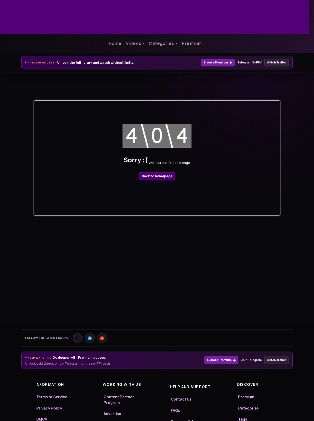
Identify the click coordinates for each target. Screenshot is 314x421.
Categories (161, 43)
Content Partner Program (119, 399)
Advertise (112, 413)
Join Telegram (251, 360)
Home (115, 43)
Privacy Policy (49, 408)
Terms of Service (51, 396)
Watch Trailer (276, 62)
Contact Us (181, 399)
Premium (192, 43)
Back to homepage (157, 176)
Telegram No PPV (249, 62)
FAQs (175, 410)
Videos (133, 43)
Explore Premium (219, 360)
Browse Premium (216, 62)
